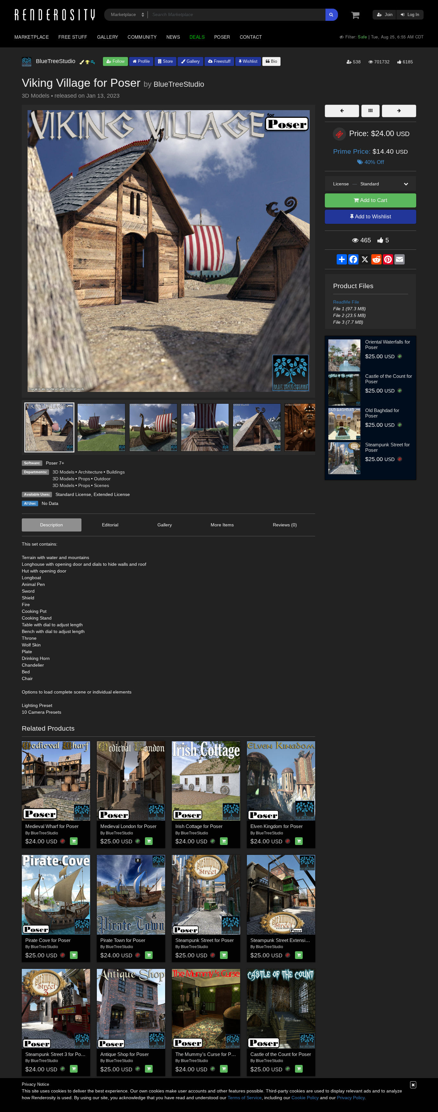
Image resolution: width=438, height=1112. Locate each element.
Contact (251, 37)
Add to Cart (373, 200)
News (173, 37)
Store (167, 61)
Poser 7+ (55, 463)
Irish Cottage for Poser (199, 826)
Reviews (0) (285, 524)
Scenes (101, 485)
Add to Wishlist (372, 217)
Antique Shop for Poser (124, 1054)
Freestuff (222, 61)
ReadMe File (346, 301)
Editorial (110, 524)
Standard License (73, 494)
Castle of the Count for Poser (280, 1054)
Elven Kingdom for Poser (276, 826)
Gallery (107, 37)
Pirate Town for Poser (122, 940)
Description (51, 524)
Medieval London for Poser (128, 826)
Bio (273, 61)
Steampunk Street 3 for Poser (56, 1054)
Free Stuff (73, 37)
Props (84, 478)
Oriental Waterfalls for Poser (387, 344)
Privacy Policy (351, 1097)
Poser (222, 37)
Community (142, 37)
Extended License (112, 494)
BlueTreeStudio (179, 84)
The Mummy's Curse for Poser (207, 1054)
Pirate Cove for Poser (48, 940)
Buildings (115, 472)
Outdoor (102, 478)
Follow (117, 61)
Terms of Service (245, 1097)
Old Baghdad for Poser (382, 413)
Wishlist (249, 61)
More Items (222, 524)
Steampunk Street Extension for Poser (290, 940)
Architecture (90, 472)
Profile (143, 61)
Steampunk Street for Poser (204, 940)
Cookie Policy (305, 1097)
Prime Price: (353, 151)
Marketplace (31, 37)
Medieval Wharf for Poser (52, 826)
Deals (197, 37)
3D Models (63, 472)
